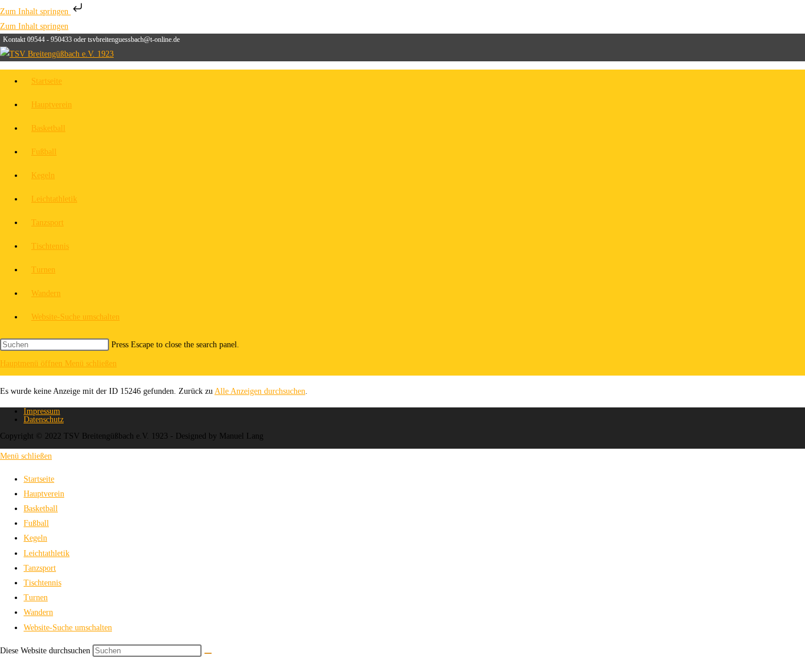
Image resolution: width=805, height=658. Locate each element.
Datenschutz (44, 419)
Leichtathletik (47, 553)
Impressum (42, 411)
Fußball (36, 523)
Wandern (38, 612)
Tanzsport (40, 568)
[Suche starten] (208, 653)
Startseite (39, 479)
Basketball (41, 508)
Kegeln (35, 538)
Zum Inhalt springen (35, 11)
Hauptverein (44, 493)
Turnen (36, 597)
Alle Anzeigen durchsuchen (260, 391)
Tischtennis (42, 582)
